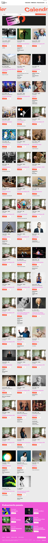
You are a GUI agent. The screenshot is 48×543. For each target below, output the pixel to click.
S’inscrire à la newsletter (41, 537)
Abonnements (40, 2)
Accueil (3, 537)
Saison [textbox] (20, 14)
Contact (34, 540)
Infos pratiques (21, 537)
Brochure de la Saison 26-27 (41, 14)
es (46, 0)
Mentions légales (38, 540)
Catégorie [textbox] (4, 14)
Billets (24, 71)
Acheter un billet (14, 537)
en (43, 0)
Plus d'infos (4, 72)
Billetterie (33, 2)
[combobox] (10, 14)
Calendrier (28, 2)
